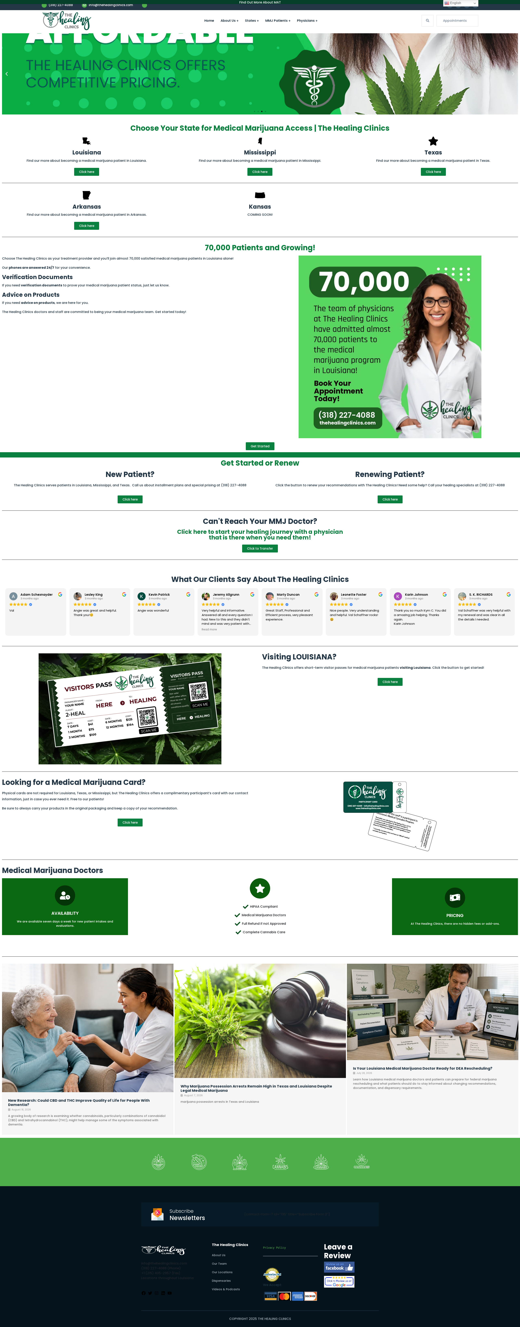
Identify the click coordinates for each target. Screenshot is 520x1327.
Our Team (219, 1264)
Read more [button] (209, 629)
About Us (228, 20)
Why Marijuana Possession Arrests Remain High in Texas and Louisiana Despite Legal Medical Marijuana (256, 1088)
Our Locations (222, 1272)
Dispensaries (221, 1281)
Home (209, 20)
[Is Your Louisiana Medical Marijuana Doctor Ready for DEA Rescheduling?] (432, 1012)
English (455, 3)
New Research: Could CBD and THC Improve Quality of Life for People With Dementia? (79, 1102)
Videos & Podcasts (226, 1289)
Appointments (455, 20)
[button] (6, 74)
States (250, 20)
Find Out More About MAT (260, 2)
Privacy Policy (274, 1247)
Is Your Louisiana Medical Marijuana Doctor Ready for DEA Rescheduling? (422, 1068)
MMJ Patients (276, 20)
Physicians (306, 20)
